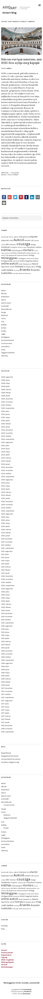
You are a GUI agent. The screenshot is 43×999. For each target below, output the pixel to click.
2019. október (6, 620)
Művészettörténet (7, 340)
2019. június (5, 632)
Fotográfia (13, 247)
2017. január (5, 722)
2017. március (6, 716)
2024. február (6, 461)
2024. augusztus (7, 442)
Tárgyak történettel (7, 353)
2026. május (5, 383)
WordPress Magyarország (10, 762)
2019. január (5, 648)
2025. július (5, 411)
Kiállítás (15, 175)
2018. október (6, 657)
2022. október (6, 508)
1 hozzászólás (15, 173)
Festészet (5, 247)
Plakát (20, 264)
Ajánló (16, 237)
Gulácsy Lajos (22, 247)
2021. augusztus (7, 551)
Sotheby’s (20, 266)
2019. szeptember (7, 623)
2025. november (7, 402)
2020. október (6, 582)
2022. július (5, 517)
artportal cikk (7, 240)
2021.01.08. (4, 173)
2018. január (5, 685)
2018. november (6, 654)
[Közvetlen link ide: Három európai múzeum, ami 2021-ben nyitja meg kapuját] (21, 54)
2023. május (5, 486)
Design (3, 312)
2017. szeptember (7, 697)
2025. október (6, 405)
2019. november (6, 616)
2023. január (5, 498)
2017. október (6, 694)
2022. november (7, 505)
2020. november (7, 579)
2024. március (6, 458)
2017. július (5, 704)
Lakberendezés (31, 253)
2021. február (5, 570)
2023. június (5, 483)
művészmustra (6, 343)
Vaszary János (30, 267)
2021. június (5, 557)
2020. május (5, 598)
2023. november (7, 470)
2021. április (5, 564)
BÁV (7, 244)
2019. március (6, 641)
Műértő (22, 261)
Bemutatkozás (6, 309)
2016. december (6, 725)
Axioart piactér (7, 953)
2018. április (5, 676)
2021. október (6, 545)
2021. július (5, 554)
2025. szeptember (7, 408)
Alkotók (4, 293)
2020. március (6, 604)
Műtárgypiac (9, 258)
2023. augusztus (7, 480)
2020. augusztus (7, 589)
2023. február (6, 495)
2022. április (5, 526)
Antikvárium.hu (24, 237)
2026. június (5, 380)
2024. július (5, 445)
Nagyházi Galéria (31, 261)
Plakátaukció (27, 264)
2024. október (6, 436)
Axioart (4, 950)
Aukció (18, 240)
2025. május (5, 417)
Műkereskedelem (22, 255)
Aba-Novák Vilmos (7, 237)
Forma (10, 175)
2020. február (6, 607)
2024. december (7, 430)
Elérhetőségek (7, 967)
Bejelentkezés (6, 753)
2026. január (5, 396)
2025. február (6, 424)
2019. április (5, 638)
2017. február (5, 719)
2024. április (5, 455)
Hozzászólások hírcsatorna (10, 759)
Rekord (35, 264)
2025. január (5, 427)
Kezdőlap (4, 926)
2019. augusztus (7, 626)
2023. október (6, 473)
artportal (33, 236)
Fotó (2, 322)
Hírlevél (4, 965)
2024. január (5, 464)
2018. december (6, 651)
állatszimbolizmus (25, 273)
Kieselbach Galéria (34, 247)
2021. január (5, 573)
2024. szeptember (7, 439)
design (33, 244)
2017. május (5, 710)
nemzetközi (5, 346)
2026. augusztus (7, 377)
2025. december (7, 399)
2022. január (5, 536)
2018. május (5, 673)
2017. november (6, 691)
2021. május (5, 561)
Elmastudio (26, 994)
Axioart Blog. (27, 989)
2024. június (5, 449)
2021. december (6, 539)
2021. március (6, 567)
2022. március (6, 529)
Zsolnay (16, 270)
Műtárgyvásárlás (7, 261)
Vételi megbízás (7, 960)
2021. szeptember (7, 548)
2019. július (5, 629)
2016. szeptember (7, 732)
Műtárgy (31, 255)
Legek (3, 334)
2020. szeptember (7, 585)
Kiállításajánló (17, 250)
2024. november (7, 433)
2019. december (6, 613)
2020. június (5, 595)
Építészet (4, 175)
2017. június (5, 707)
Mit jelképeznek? (11, 255)
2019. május (5, 635)
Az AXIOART (5, 306)
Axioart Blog (9, 12)
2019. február (5, 645)
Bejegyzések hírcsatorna (9, 756)
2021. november (6, 542)
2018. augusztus (7, 663)
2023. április (5, 489)
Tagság (4, 957)
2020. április (5, 601)
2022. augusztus (7, 514)
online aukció (9, 263)
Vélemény (4, 356)
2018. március (6, 679)
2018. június (5, 669)
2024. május (5, 452)
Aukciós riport (6, 303)
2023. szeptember (7, 476)
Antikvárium (5, 297)
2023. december (7, 467)
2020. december (7, 576)
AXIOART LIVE (29, 240)
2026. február (6, 393)
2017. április (5, 713)
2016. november (6, 729)
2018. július (5, 666)
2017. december (6, 688)
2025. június (5, 414)
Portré (3, 350)
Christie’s (13, 244)
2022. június (5, 520)
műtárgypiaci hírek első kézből (28, 258)
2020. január (5, 610)
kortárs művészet (18, 253)
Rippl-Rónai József (7, 267)
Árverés (24, 270)
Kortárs (28, 250)
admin (9, 68)
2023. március (6, 492)
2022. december (7, 501)
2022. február (6, 533)
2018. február (5, 682)
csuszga (23, 244)
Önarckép (15, 273)
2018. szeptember (7, 660)
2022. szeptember (7, 511)
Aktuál (3, 290)
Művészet (16, 261)
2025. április (5, 420)
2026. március (6, 389)
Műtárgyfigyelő (7, 962)
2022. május (5, 523)
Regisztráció (6, 955)
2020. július (5, 592)
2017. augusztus (7, 701)
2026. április (5, 386)
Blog (2, 929)
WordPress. (28, 991)
